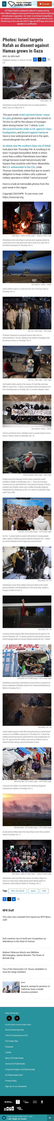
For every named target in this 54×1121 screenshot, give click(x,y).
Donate (45, 4)
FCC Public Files (11, 1041)
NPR (44, 891)
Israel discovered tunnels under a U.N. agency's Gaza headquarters (27, 129)
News (33, 891)
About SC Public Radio (14, 1058)
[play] (4, 1117)
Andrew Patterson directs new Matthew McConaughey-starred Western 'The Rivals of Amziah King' (23, 955)
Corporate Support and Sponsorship (20, 1069)
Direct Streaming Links (14, 1030)
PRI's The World (17, 891)
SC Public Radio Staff (14, 1075)
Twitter (8, 1052)
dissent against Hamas (34, 132)
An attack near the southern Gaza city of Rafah (27, 145)
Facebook (9, 1047)
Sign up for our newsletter (16, 1086)
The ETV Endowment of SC (16, 1036)
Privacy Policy (11, 1081)
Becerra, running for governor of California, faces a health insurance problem (35, 989)
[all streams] (50, 1117)
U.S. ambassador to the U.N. (21, 167)
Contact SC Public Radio (15, 1064)
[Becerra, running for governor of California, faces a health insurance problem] (11, 987)
